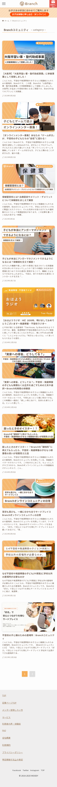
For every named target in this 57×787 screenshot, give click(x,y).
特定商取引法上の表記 (12, 759)
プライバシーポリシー (12, 752)
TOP (4, 695)
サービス (6, 717)
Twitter (26, 770)
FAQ (4, 730)
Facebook (17, 770)
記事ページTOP (9, 702)
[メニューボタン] (4, 4)
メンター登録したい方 (12, 709)
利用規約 (6, 744)
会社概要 (6, 737)
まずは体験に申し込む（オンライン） (29, 14)
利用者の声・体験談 (11, 723)
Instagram (34, 770)
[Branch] (28, 4)
